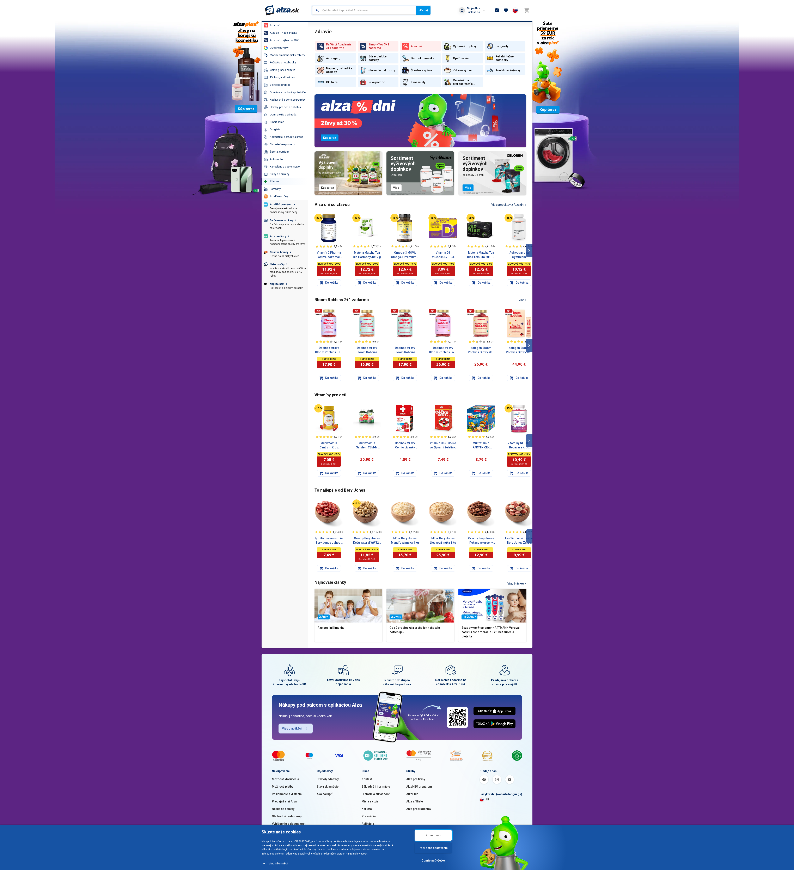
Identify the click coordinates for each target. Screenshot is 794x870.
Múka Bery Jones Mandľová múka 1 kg (405, 540)
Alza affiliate (414, 801)
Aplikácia (368, 823)
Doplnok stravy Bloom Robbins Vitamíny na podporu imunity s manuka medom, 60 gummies (367, 350)
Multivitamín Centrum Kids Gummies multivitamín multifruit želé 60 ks (329, 445)
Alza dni (275, 25)
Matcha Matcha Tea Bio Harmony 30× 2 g (367, 255)
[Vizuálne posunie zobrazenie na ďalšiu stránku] (529, 250)
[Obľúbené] (505, 10)
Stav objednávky (328, 779)
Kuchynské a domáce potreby (287, 99)
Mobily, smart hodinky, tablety (287, 55)
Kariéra (367, 809)
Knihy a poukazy (279, 174)
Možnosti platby (282, 786)
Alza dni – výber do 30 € (284, 40)
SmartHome (277, 122)
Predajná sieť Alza (284, 801)
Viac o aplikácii (292, 728)
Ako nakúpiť (324, 794)
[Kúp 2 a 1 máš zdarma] (318, 312)
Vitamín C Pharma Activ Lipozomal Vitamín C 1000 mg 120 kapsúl (328, 255)
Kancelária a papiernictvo (285, 166)
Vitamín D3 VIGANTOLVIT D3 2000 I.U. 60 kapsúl (443, 255)
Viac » (522, 300)
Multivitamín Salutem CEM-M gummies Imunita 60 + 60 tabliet (367, 445)
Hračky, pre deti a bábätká (285, 107)
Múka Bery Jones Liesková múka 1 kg (443, 540)
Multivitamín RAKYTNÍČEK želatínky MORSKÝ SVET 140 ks (481, 445)
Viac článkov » (516, 583)
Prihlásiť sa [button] (473, 12)
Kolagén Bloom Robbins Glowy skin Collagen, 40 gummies (481, 350)
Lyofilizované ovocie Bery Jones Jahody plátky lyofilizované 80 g (329, 541)
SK (487, 799)
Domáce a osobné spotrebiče (288, 92)
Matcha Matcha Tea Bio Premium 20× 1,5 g (481, 255)
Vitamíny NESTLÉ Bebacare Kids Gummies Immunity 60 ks (519, 445)
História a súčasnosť (376, 794)
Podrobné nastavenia (433, 848)
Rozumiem (433, 835)
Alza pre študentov (418, 809)
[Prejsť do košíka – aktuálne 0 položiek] (526, 10)
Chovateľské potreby (282, 144)
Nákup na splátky (283, 809)
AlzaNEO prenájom (419, 786)
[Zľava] (318, 218)
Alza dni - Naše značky (283, 32)
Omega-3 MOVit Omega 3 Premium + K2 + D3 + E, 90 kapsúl (405, 255)
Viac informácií (278, 863)
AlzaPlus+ (413, 794)
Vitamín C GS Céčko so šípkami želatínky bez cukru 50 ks (443, 445)
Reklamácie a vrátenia (287, 794)
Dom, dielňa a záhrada (283, 114)
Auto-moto (276, 159)
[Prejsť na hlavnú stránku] (282, 10)
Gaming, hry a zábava (282, 69)
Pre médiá (369, 816)
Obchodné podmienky (287, 816)
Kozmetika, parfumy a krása (286, 136)
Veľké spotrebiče (280, 84)
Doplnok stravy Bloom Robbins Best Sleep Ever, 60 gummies (329, 350)
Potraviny (275, 188)
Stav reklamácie (327, 786)
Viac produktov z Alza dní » (508, 204)
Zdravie (274, 181)
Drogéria (275, 129)
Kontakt (367, 779)
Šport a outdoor (279, 151)
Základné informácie (376, 786)
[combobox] (364, 10)
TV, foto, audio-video (282, 77)
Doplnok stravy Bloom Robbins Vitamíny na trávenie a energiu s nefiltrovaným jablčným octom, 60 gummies (405, 350)
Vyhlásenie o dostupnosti (289, 823)
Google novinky (279, 47)
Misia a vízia (370, 801)
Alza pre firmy (415, 779)
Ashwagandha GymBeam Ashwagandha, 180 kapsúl (519, 255)
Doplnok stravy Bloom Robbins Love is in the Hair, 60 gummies (443, 350)
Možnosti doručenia (285, 779)
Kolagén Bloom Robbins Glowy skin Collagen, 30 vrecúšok (519, 350)
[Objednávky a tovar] (496, 10)
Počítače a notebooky (283, 62)
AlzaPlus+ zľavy (279, 196)
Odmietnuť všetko (433, 860)
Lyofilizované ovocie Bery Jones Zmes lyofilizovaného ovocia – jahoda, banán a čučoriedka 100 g (519, 541)
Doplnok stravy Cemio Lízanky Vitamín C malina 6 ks (404, 445)
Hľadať (423, 10)
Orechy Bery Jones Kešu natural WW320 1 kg (366, 541)
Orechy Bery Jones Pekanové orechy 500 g (481, 541)
